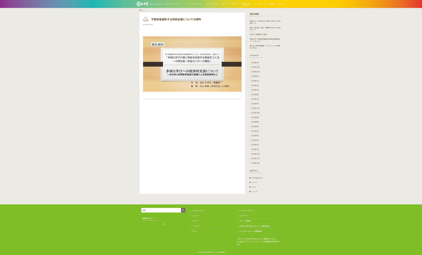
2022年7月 (255, 99)
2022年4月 (255, 104)
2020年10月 (255, 163)
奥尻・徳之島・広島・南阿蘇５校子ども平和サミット (265, 29)
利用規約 (267, 241)
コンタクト (243, 215)
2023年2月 (255, 90)
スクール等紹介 (245, 221)
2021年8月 (255, 122)
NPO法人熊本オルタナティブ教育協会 (254, 226)
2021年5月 (255, 131)
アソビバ (196, 226)
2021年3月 (255, 140)
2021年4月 (255, 135)
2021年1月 (255, 149)
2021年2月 (255, 145)
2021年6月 (255, 126)
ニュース (254, 191)
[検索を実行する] (183, 210)
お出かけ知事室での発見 (258, 34)
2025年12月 (255, 67)
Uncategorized (256, 178)
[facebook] (163, 224)
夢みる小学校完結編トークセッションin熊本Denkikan (265, 47)
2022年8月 (255, 94)
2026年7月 (255, 62)
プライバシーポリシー (253, 241)
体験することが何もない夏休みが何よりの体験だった (265, 22)
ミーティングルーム (247, 210)
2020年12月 (255, 154)
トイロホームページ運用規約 (250, 231)
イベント (254, 182)
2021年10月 (255, 113)
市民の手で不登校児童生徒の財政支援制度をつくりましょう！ (265, 40)
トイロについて (198, 210)
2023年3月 (255, 85)
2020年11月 (255, 158)
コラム (253, 187)
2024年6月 (255, 76)
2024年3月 (255, 81)
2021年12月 (255, 108)
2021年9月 (255, 117)
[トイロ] (142, 4)
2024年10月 (255, 72)
